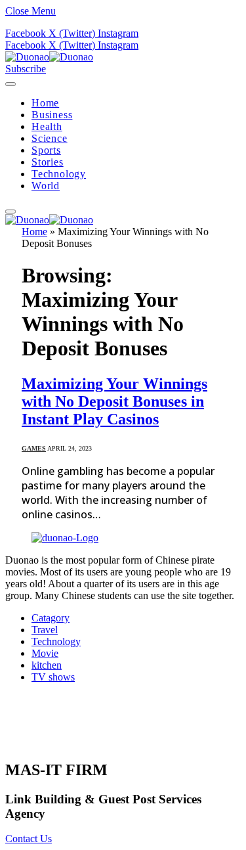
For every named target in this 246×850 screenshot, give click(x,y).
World (45, 185)
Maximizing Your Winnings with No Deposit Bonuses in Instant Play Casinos (114, 401)
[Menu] (10, 84)
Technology (58, 173)
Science (49, 138)
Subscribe (25, 68)
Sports (46, 150)
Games (34, 448)
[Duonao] (49, 56)
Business (51, 114)
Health (46, 126)
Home (45, 102)
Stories (47, 162)
